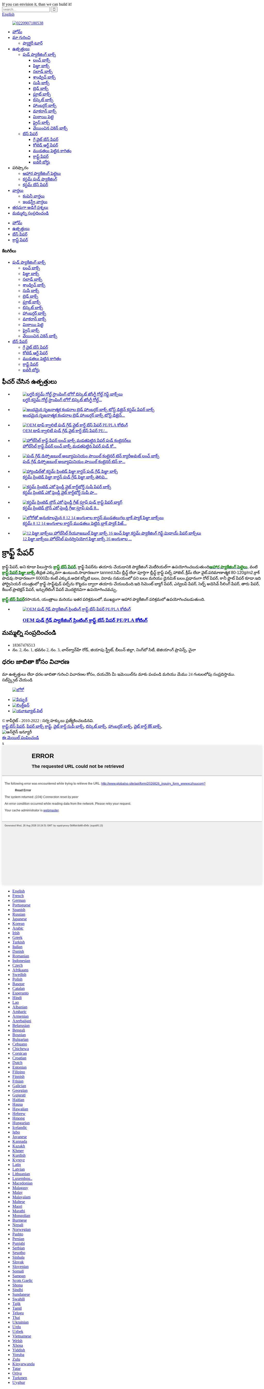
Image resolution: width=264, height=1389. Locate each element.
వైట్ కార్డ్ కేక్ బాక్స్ (147, 726)
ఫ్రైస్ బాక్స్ (41, 122)
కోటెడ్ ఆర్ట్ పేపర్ (45, 145)
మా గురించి (21, 37)
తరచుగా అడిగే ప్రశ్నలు (30, 207)
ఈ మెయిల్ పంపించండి (20, 737)
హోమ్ (17, 32)
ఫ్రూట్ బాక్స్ (42, 94)
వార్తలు (17, 190)
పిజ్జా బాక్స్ (41, 66)
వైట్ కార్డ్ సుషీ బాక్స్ (68, 726)
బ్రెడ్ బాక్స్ (40, 88)
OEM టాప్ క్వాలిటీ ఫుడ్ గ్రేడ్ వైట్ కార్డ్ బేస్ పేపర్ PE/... (65, 430)
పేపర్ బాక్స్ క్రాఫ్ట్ (39, 726)
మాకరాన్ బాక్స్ (44, 111)
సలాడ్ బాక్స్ (43, 71)
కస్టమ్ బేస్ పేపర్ (35, 185)
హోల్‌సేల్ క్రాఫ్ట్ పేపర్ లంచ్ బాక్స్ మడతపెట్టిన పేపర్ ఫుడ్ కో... (69, 446)
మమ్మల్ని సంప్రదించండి (30, 213)
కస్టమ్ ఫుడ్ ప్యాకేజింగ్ (40, 179)
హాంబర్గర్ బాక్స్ (44, 105)
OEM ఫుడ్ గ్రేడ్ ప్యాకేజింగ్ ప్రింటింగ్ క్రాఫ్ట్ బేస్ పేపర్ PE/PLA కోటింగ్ (85, 620)
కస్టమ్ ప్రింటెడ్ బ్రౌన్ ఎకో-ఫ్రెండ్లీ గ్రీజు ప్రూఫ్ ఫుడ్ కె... (61, 508)
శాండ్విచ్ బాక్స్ (44, 77)
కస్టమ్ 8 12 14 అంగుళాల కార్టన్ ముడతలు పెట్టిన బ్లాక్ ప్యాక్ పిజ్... (75, 523)
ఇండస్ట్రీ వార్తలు (35, 202)
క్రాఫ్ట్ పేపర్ (40, 156)
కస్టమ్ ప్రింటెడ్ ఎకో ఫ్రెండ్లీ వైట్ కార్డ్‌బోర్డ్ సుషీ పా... (60, 492)
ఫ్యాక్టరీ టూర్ (33, 43)
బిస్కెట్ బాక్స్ (43, 100)
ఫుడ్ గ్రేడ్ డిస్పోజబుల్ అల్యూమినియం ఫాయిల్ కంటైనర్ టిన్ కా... (74, 461)
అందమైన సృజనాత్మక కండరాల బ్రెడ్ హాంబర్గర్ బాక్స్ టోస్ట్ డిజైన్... (74, 415)
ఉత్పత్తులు (21, 49)
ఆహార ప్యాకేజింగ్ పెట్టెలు (42, 173)
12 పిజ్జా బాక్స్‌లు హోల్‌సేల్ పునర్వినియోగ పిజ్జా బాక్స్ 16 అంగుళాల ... (77, 539)
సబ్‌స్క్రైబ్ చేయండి (17, 680)
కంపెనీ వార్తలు (34, 196)
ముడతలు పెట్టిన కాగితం (52, 151)
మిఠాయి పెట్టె (43, 117)
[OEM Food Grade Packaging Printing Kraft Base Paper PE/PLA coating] (77, 609)
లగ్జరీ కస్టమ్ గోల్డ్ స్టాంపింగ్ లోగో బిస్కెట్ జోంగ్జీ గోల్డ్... (62, 400)
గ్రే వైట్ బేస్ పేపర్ (45, 139)
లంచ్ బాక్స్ (41, 60)
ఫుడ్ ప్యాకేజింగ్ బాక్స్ (39, 54)
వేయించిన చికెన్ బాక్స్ (50, 128)
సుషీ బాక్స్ (41, 83)
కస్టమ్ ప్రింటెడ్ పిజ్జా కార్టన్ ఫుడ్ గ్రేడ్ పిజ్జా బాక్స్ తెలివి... (65, 477)
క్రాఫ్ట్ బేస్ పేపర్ (13, 726)
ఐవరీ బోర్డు (41, 162)
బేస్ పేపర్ (30, 134)
